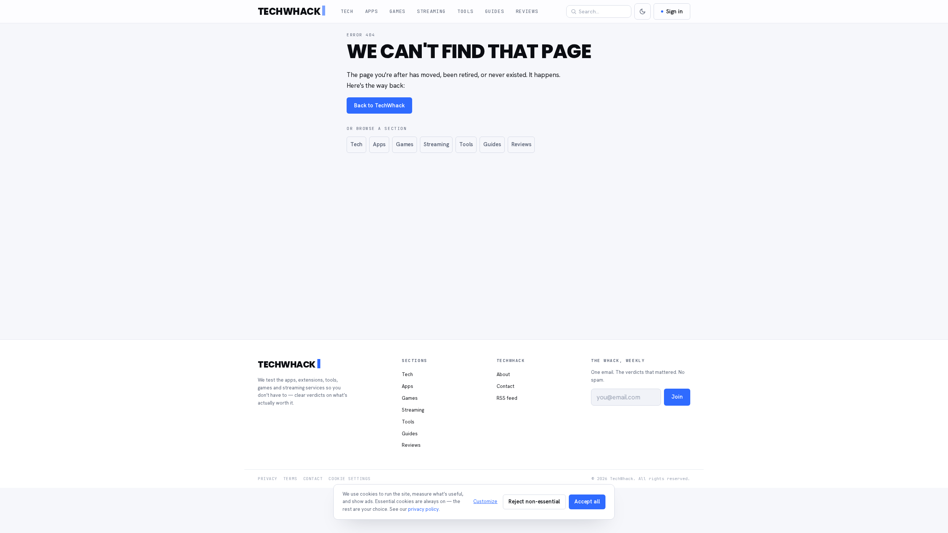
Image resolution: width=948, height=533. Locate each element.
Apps (371, 11)
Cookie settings (349, 478)
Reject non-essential (534, 501)
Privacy (267, 478)
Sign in (674, 11)
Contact (505, 386)
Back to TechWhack (379, 105)
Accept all (587, 501)
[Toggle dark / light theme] (642, 11)
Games (397, 11)
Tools (465, 11)
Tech (347, 11)
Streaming (431, 11)
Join (676, 396)
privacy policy (423, 509)
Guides (494, 11)
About (503, 374)
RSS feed (507, 398)
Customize (485, 501)
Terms (290, 478)
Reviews (527, 11)
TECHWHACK (289, 11)
